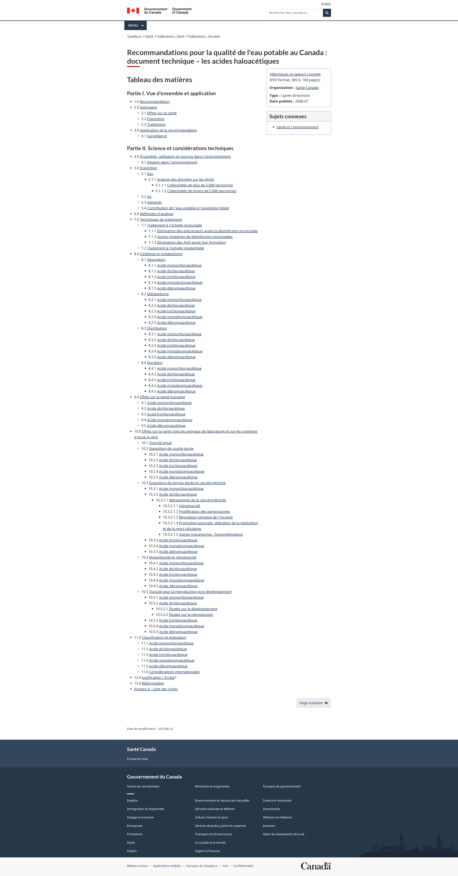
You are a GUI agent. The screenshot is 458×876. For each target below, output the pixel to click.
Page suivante (311, 702)
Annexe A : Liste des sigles (156, 689)
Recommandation (154, 101)
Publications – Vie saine (204, 36)
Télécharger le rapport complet (295, 74)
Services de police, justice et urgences (220, 826)
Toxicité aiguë (160, 442)
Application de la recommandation (168, 130)
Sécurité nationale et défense (215, 809)
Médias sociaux (137, 866)
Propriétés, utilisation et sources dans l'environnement (185, 156)
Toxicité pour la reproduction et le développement (190, 591)
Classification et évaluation (164, 637)
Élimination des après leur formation (191, 242)
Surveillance (157, 135)
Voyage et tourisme (140, 817)
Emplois (132, 800)
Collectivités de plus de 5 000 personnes (200, 185)
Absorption (156, 259)
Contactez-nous (137, 759)
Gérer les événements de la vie (283, 834)
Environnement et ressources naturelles (222, 800)
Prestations (135, 834)
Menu (137, 25)
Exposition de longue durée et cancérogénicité (187, 482)
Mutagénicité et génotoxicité (172, 557)
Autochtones (271, 809)
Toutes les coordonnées (143, 786)
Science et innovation (277, 800)
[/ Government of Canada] (159, 11)
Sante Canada (307, 87)
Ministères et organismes (212, 786)
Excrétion (155, 362)
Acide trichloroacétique (176, 276)
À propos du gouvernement (282, 786)
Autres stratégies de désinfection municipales (195, 236)
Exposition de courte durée (171, 448)
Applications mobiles (167, 866)
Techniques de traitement (161, 219)
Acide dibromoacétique (176, 288)
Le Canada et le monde (210, 843)
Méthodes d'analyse (156, 213)
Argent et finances (207, 851)
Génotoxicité (189, 505)
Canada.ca (134, 36)
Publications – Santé (170, 36)
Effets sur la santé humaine (162, 397)
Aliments (154, 202)
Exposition (155, 118)
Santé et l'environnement (297, 127)
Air (149, 196)
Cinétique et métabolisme (161, 253)
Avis (225, 866)
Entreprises (135, 826)
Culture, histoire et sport (211, 817)
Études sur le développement (193, 608)
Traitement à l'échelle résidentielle (175, 248)
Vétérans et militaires (277, 817)
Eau (150, 173)
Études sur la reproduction (191, 614)
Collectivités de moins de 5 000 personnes (201, 190)
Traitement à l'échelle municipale (174, 225)
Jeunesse (269, 826)
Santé (149, 36)
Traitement (156, 124)
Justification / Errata (158, 677)
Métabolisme (158, 293)
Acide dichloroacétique (176, 271)
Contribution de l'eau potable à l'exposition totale (188, 208)
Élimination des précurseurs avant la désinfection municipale (207, 230)
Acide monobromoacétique (179, 282)
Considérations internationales (174, 671)
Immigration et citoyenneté (145, 809)
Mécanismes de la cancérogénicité (197, 500)
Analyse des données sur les (185, 179)
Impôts (132, 851)
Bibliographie (153, 683)
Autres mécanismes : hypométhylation (211, 534)
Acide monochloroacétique (179, 265)
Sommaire (148, 107)
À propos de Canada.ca (201, 866)
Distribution (157, 328)
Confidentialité (243, 866)
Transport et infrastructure (213, 834)
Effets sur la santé (162, 113)
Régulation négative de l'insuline (206, 517)
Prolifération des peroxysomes (204, 511)
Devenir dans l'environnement (172, 162)
